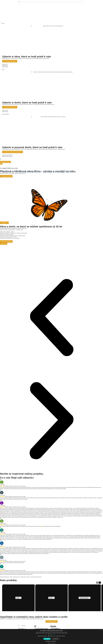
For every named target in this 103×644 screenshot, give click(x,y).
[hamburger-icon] (0, 22)
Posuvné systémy (5, 114)
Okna (3, 23)
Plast (16, 597)
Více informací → (18, 599)
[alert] (51, 636)
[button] (51, 317)
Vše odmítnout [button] (55, 638)
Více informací (52, 634)
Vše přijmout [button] (47, 638)
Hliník (20, 597)
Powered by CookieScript (52, 643)
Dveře (3, 69)
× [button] (101, 630)
